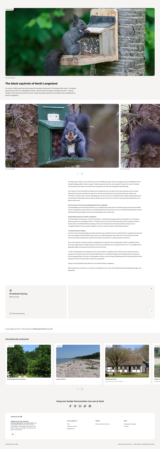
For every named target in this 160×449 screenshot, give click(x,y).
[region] (111, 302)
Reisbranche (71, 428)
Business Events (72, 426)
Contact (126, 426)
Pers (68, 424)
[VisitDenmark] (16, 417)
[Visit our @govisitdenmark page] (85, 406)
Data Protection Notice (125, 444)
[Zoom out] (152, 316)
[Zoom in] (152, 311)
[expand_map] (151, 288)
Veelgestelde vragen (130, 424)
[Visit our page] (75, 406)
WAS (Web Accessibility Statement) (144, 444)
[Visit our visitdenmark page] (80, 406)
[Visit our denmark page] (70, 406)
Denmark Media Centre (103, 424)
